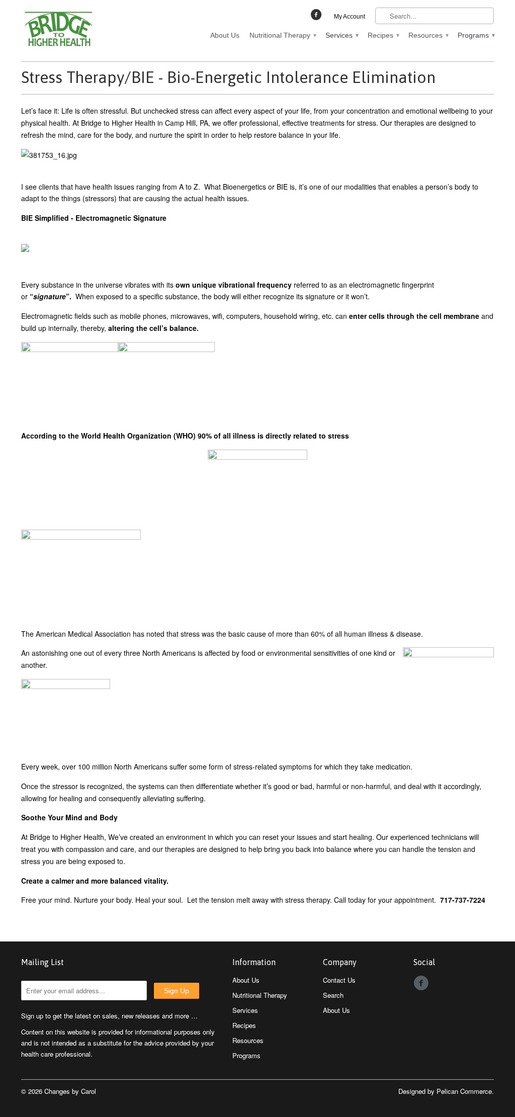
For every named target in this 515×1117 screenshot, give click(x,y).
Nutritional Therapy (282, 35)
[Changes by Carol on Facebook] (317, 17)
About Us (224, 35)
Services (341, 35)
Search (333, 995)
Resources (428, 35)
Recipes (383, 35)
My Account (349, 16)
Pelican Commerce (464, 1091)
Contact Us (339, 980)
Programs (476, 35)
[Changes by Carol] (96, 31)
